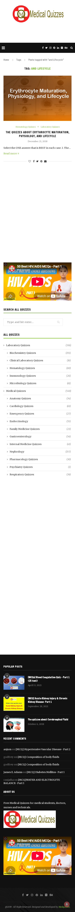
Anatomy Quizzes (40, 398)
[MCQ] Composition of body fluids (38, 757)
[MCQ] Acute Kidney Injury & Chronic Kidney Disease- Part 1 (47, 700)
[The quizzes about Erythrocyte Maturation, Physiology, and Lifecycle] (37, 98)
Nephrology (40, 451)
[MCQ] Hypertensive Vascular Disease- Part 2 (43, 749)
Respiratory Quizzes (40, 474)
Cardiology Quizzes (40, 406)
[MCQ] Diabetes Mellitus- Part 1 (46, 772)
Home (6, 59)
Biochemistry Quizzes (40, 353)
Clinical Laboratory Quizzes (40, 360)
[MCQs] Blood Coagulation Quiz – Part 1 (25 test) (49, 679)
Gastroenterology (40, 436)
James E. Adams (12, 772)
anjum (7, 749)
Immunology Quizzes (40, 375)
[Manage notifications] (67, 904)
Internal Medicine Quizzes (40, 444)
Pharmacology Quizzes (40, 459)
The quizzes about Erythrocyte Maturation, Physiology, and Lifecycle (37, 134)
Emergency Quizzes (40, 413)
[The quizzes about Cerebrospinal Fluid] (13, 725)
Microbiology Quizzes (40, 383)
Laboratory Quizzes (50, 127)
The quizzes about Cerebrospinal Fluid (48, 719)
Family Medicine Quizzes (40, 429)
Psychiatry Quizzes (40, 467)
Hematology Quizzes (26, 127)
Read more (10, 153)
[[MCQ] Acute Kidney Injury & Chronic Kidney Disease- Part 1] (13, 704)
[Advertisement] (38, 32)
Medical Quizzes (38, 391)
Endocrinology (40, 421)
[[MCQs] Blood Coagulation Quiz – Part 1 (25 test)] (13, 683)
